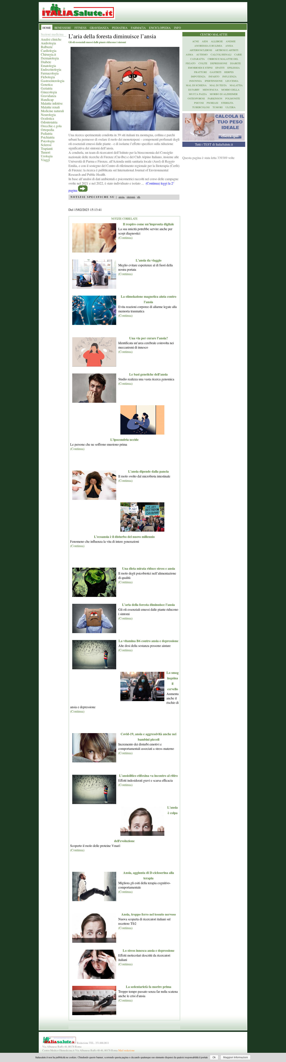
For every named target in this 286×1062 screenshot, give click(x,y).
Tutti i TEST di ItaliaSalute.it (214, 144)
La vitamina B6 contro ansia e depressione (148, 640)
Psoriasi (212, 102)
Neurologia (48, 114)
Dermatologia (50, 58)
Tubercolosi (201, 107)
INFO (177, 28)
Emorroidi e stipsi (200, 67)
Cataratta (197, 58)
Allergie (217, 41)
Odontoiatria (49, 122)
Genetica (47, 84)
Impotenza (198, 76)
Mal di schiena (196, 85)
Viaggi (45, 160)
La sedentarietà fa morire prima (148, 986)
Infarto (214, 76)
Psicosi (199, 102)
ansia (121, 197)
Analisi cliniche (51, 39)
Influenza (229, 76)
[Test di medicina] (213, 139)
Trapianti (47, 148)
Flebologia (48, 77)
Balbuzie (47, 47)
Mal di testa (218, 85)
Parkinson (215, 98)
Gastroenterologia (52, 80)
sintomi (131, 197)
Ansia (229, 45)
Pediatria (46, 133)
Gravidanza (48, 96)
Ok (214, 1057)
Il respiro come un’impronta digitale (148, 224)
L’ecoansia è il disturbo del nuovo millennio (124, 536)
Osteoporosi (196, 98)
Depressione (218, 63)
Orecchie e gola (51, 126)
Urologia (47, 156)
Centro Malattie (214, 34)
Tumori (45, 152)
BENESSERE (62, 28)
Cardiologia (48, 50)
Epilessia (233, 67)
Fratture (200, 72)
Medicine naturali (52, 111)
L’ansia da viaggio (148, 260)
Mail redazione (126, 1050)
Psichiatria (47, 137)
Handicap (47, 99)
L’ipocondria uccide (124, 439)
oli (138, 197)
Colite (202, 63)
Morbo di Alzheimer (224, 94)
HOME (47, 28)
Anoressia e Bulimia (208, 45)
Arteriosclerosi (200, 50)
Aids (205, 41)
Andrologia (48, 43)
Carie (238, 54)
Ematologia (48, 65)
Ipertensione (214, 80)
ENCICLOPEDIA (160, 28)
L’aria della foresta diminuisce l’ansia (148, 604)
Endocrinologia (51, 69)
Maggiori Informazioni (235, 1057)
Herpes (229, 72)
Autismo (202, 54)
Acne (195, 41)
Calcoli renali (221, 54)
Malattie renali (50, 107)
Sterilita (227, 102)
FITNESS (80, 28)
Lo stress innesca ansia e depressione (148, 950)
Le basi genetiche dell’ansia (148, 374)
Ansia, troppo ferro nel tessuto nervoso (148, 914)
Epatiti (219, 67)
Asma (189, 54)
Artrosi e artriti (226, 50)
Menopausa (210, 89)
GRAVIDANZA (99, 28)
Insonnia (195, 80)
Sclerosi (46, 144)
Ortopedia (47, 129)
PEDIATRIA (120, 28)
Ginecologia (49, 92)
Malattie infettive (52, 103)
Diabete (46, 62)
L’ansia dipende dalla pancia (148, 471)
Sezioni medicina (52, 34)
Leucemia (231, 80)
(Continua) (125, 237)
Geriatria (46, 88)
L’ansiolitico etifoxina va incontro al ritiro (148, 775)
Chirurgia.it (48, 54)
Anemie (231, 41)
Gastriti (215, 72)
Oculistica (47, 118)
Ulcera (230, 107)
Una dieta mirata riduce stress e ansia (148, 568)
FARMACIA (138, 28)
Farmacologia (50, 73)
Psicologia (47, 141)
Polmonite (232, 98)
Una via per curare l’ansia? (148, 338)
